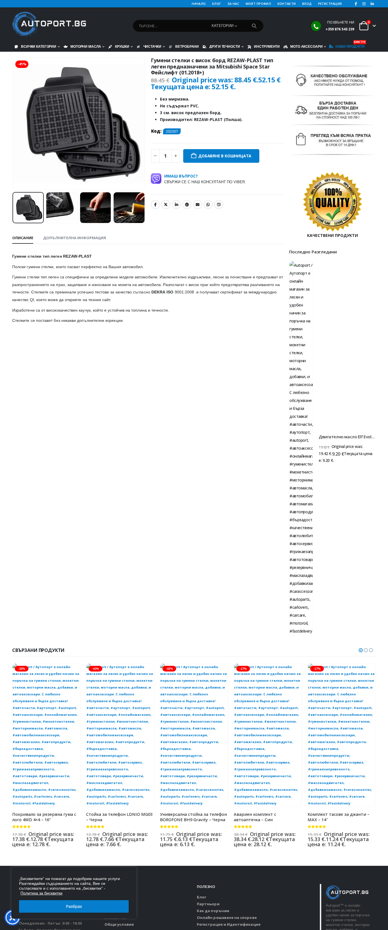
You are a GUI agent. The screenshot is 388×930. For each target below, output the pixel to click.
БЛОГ (216, 3)
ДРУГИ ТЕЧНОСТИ (224, 46)
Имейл (197, 204)
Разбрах (74, 906)
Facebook (155, 204)
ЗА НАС (233, 3)
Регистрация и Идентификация (228, 924)
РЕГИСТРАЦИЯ (330, 3)
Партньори (208, 903)
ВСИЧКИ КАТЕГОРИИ (38, 46)
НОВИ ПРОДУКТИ (350, 45)
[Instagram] (364, 3)
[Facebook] (356, 3)
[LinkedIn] (372, 3)
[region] (73, 893)
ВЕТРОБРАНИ (187, 46)
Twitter (165, 204)
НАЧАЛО (199, 3)
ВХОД (307, 3)
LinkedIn (176, 204)
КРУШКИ (122, 46)
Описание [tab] (22, 237)
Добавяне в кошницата (224, 156)
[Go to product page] (301, 448)
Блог (201, 897)
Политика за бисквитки (41, 893)
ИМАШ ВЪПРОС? (205, 178)
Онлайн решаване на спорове (227, 917)
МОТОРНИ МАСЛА (85, 46)
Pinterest (186, 204)
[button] (13, 123)
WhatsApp (208, 204)
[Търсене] (254, 26)
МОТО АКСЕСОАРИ (306, 46)
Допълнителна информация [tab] (74, 237)
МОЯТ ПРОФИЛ (258, 3)
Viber (218, 204)
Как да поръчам (213, 910)
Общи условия (119, 924)
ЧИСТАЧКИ (152, 46)
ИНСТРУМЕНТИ (267, 46)
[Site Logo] (49, 24)
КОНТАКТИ (287, 3)
